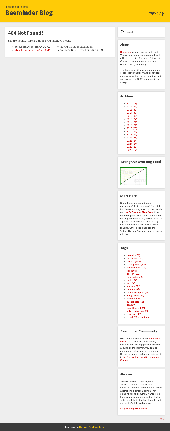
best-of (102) (133, 273)
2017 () (132, 122)
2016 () (132, 119)
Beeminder (126, 52)
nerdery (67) (133, 289)
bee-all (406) (133, 255)
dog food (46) (134, 314)
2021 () (132, 134)
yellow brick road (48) (138, 311)
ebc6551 (161, 419)
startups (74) (133, 286)
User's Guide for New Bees (138, 212)
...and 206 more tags (138, 317)
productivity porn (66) (138, 292)
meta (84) (132, 280)
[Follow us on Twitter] (159, 14)
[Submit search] (123, 32)
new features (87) (136, 277)
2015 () (132, 116)
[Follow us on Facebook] (163, 14)
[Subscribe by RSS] (155, 14)
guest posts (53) (135, 301)
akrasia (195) (134, 261)
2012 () (132, 106)
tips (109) (132, 270)
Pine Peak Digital (96, 427)
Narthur (82, 427)
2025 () (132, 146)
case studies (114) (136, 267)
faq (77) (131, 283)
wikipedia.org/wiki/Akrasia (133, 408)
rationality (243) (135, 258)
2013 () (132, 109)
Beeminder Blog (29, 12)
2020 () (132, 131)
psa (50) (131, 304)
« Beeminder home (16, 6)
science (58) (133, 298)
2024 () (132, 144)
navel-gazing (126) (137, 264)
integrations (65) (135, 295)
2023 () (132, 140)
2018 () (132, 125)
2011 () (132, 103)
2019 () (132, 128)
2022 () (132, 137)
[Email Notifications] (151, 14)
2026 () (132, 150)
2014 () (132, 112)
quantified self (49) (136, 308)
